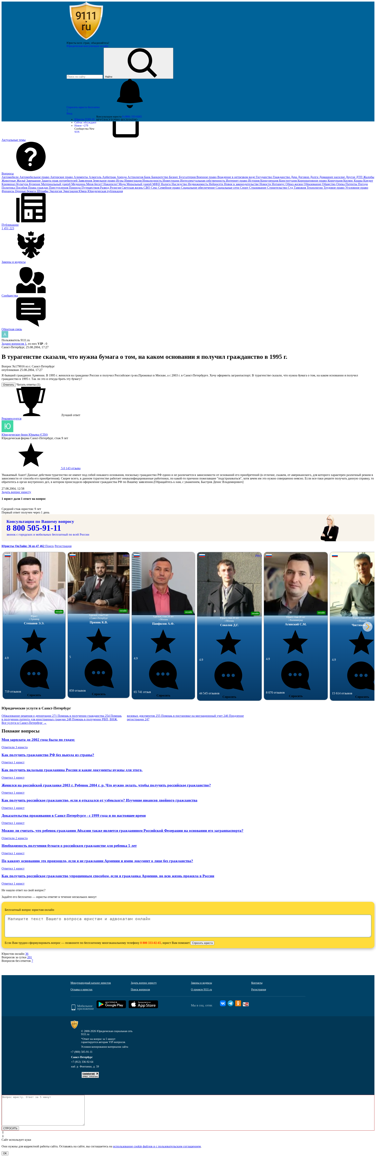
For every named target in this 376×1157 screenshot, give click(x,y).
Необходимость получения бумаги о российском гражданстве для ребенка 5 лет (69, 846)
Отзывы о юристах (81, 989)
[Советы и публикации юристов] (86, 39)
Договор (304, 177)
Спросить (34, 695)
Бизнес (174, 177)
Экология (56, 191)
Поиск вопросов (140, 989)
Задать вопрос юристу (16, 492)
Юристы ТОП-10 (84, 119)
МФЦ (156, 184)
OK (5, 1153)
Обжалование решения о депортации (29, 715)
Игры (120, 180)
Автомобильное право (34, 177)
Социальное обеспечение (198, 187)
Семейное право (169, 187)
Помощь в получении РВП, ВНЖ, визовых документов (116, 717)
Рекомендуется (11, 418)
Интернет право (237, 180)
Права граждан (38, 187)
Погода (363, 184)
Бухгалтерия (187, 177)
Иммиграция (133, 180)
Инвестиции (171, 180)
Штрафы (43, 191)
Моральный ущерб (139, 184)
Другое (351, 177)
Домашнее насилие (332, 177)
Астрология (135, 177)
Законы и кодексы (201, 982)
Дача (294, 177)
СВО (147, 187)
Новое (81, 125)
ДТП (359, 177)
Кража (358, 180)
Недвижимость (198, 184)
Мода (122, 184)
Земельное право (104, 180)
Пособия (22, 187)
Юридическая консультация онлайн (87, 46)
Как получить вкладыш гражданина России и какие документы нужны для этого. (72, 770)
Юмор (83, 191)
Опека (340, 184)
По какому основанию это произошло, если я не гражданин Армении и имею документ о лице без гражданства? (97, 861)
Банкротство (160, 177)
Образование (313, 184)
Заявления (85, 180)
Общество (329, 184)
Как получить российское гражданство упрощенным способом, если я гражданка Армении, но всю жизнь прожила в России (108, 876)
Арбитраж (109, 177)
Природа (75, 187)
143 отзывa (70, 468)
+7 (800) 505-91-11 (81, 1051)
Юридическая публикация (105, 191)
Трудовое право (334, 187)
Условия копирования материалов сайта (104, 1046)
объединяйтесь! (100, 42)
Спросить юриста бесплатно (83, 107)
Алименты (81, 177)
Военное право (206, 177)
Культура (22, 184)
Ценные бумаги (26, 191)
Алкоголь (95, 177)
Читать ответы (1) (28, 384)
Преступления (59, 187)
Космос (348, 180)
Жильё (21, 180)
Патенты (351, 184)
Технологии (315, 187)
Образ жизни (295, 184)
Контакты (256, 982)
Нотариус (279, 184)
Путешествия (90, 187)
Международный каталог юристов (90, 982)
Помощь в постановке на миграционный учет (194, 715)
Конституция (288, 180)
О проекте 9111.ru (201, 989)
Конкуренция (269, 180)
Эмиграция (71, 191)
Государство (264, 177)
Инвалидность (152, 180)
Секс (154, 187)
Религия (116, 187)
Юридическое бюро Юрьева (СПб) (25, 434)
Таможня (300, 187)
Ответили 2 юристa (15, 838)
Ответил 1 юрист (13, 762)
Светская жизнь (133, 187)
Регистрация (63, 546)
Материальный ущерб (56, 184)
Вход (69, 113)
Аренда (122, 177)
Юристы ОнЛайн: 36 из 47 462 (23, 546)
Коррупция (335, 180)
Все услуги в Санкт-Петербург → (24, 722)
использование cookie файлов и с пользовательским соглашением (157, 1146)
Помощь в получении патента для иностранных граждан (62, 717)
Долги (314, 177)
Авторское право (62, 177)
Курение (35, 184)
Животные (9, 180)
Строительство (277, 187)
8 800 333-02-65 (150, 942)
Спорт (244, 187)
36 (26, 953)
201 (29, 957)
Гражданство (282, 177)
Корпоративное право (312, 180)
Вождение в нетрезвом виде (236, 177)
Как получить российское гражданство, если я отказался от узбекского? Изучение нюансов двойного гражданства (99, 800)
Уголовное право (356, 187)
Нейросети (216, 184)
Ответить (8, 384)
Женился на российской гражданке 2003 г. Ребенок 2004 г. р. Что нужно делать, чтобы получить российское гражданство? (106, 785)
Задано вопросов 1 (14, 343)
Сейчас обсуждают (85, 122)
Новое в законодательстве (241, 184)
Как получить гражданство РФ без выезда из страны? (48, 755)
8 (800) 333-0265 (132, 116)
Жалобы (368, 177)
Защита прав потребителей (60, 180)
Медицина (78, 184)
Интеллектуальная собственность (203, 180)
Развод (105, 187)
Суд (291, 187)
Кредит (368, 180)
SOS (77, 131)
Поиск (49, 546)
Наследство (180, 184)
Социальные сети (228, 187)
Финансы (8, 191)
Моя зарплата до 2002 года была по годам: (38, 740)
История (254, 180)
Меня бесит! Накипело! (102, 184)
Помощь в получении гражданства (84, 715)
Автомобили (10, 177)
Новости (265, 184)
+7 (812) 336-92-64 (82, 1061)
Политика (9, 187)
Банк (147, 177)
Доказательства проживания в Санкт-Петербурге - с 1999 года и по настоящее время (74, 815)
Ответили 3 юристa (15, 747)
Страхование (258, 187)
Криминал (9, 184)
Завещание (34, 180)
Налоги (166, 184)
